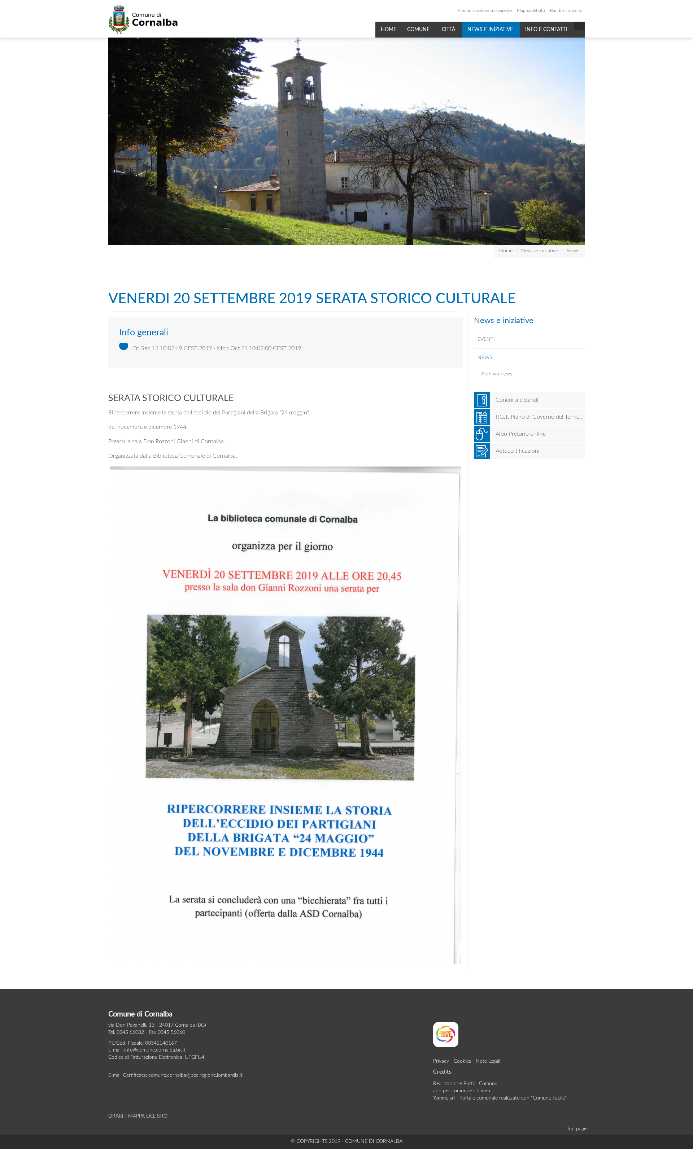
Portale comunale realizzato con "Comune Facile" (513, 1098)
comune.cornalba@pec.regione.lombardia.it (195, 1075)
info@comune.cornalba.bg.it (155, 1050)
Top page (577, 1128)
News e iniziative (490, 29)
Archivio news (496, 374)
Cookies (462, 1061)
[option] (346, 141)
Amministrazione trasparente (485, 10)
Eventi (486, 339)
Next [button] (590, 141)
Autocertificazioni (518, 451)
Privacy (441, 1061)
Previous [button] (102, 141)
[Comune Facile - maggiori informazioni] (445, 1034)
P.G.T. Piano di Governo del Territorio (540, 417)
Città (449, 29)
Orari (115, 1116)
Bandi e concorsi (566, 10)
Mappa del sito (531, 10)
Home (388, 29)
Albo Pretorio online (521, 434)
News (573, 250)
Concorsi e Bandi (517, 400)
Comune (419, 29)
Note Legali (488, 1061)
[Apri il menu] (579, 26)
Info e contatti (546, 29)
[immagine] (285, 715)
